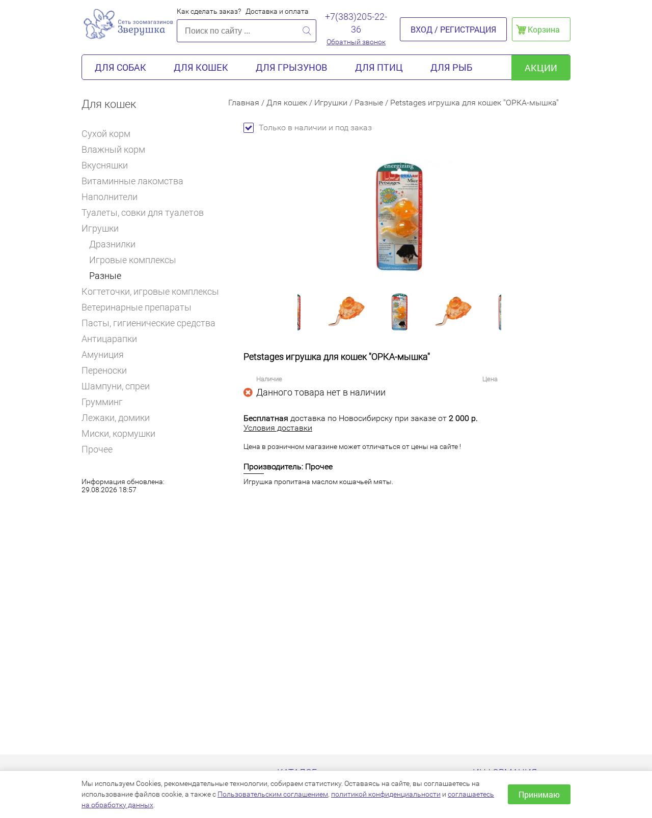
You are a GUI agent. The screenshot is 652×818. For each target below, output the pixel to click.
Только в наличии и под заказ (315, 127)
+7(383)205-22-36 (356, 23)
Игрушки (100, 228)
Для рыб (451, 67)
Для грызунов (292, 67)
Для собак (120, 67)
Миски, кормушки (118, 433)
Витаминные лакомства (132, 181)
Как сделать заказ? (209, 11)
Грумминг (102, 402)
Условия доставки (277, 428)
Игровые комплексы (132, 260)
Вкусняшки (105, 165)
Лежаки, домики (116, 417)
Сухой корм (106, 133)
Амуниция (103, 354)
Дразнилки (112, 244)
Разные (105, 275)
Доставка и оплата (277, 11)
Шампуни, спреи (116, 386)
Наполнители (110, 196)
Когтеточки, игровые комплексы (150, 291)
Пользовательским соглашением (273, 794)
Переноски (104, 370)
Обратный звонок (356, 42)
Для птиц (379, 67)
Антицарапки (109, 338)
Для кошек (201, 67)
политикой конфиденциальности (386, 794)
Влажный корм (113, 149)
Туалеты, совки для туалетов (143, 212)
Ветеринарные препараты (137, 307)
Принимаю (539, 794)
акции (541, 68)
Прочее (97, 449)
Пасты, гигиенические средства (148, 323)
